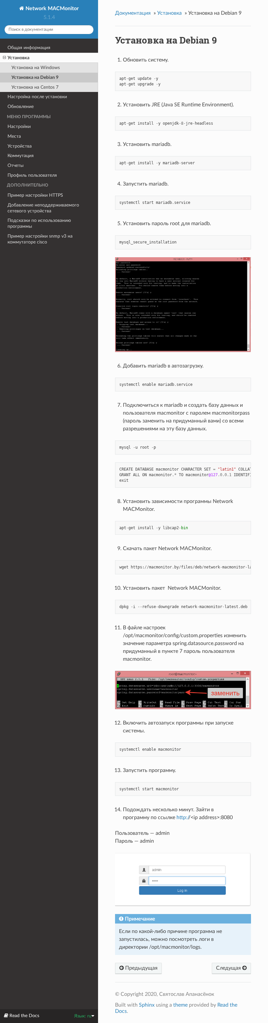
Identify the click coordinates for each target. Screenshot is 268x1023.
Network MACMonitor (51, 8)
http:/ (182, 817)
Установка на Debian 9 (35, 77)
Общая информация (29, 47)
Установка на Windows (35, 67)
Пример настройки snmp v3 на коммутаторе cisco (40, 239)
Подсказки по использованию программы (39, 223)
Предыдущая (141, 968)
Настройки (19, 126)
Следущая (229, 968)
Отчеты (16, 165)
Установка (18, 57)
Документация (133, 13)
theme (180, 1005)
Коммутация (21, 155)
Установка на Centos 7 (35, 87)
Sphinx (147, 1005)
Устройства (20, 146)
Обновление (21, 106)
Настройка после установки (37, 96)
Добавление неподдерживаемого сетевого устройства (43, 208)
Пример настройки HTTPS (35, 195)
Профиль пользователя (32, 175)
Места (14, 136)
